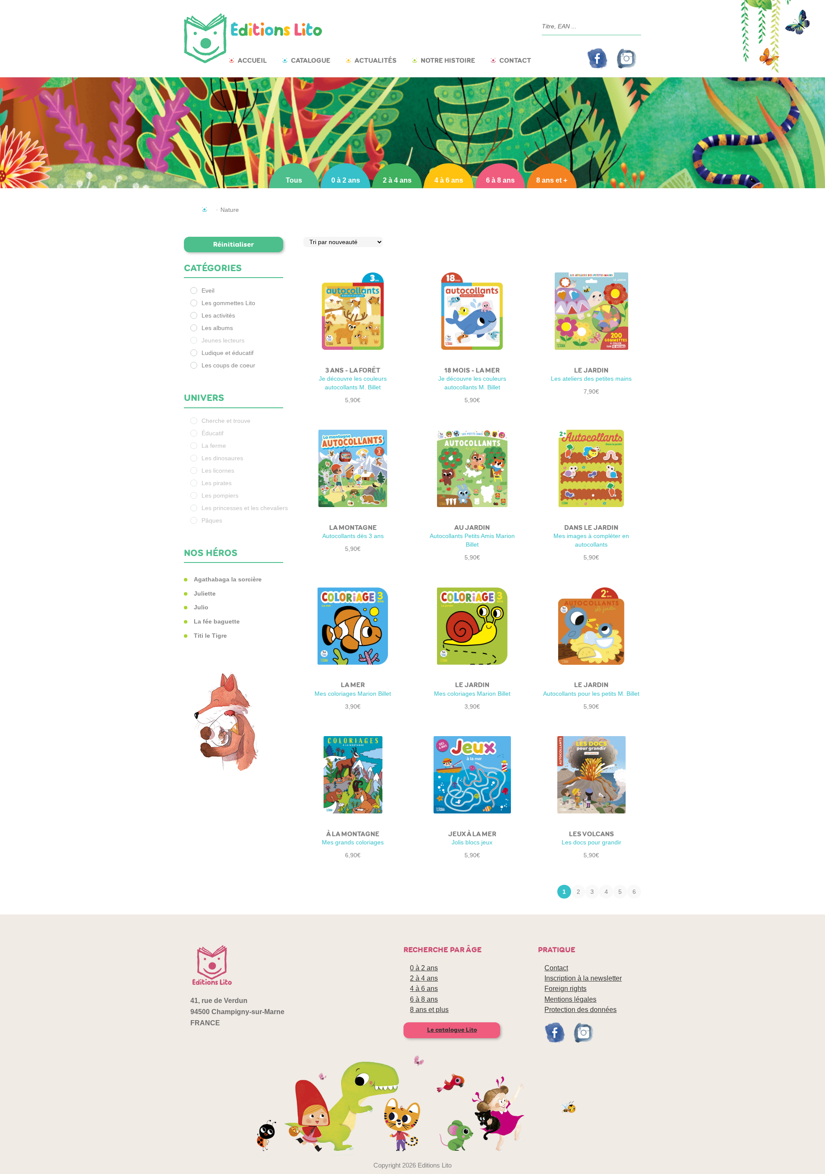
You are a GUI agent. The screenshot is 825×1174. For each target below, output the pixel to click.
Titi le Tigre (210, 635)
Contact (515, 60)
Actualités (375, 60)
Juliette (205, 593)
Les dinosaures (222, 458)
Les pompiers (220, 495)
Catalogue (310, 60)
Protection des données (580, 1009)
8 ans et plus (429, 1009)
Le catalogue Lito (452, 1030)
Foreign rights (565, 988)
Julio (201, 607)
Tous (294, 180)
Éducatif (212, 433)
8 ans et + (551, 180)
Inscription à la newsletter (583, 978)
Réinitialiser (233, 244)
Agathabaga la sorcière (228, 579)
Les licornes (218, 471)
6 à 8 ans (500, 180)
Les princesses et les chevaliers (245, 508)
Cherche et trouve (226, 421)
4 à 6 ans (448, 180)
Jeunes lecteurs (223, 340)
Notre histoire (448, 60)
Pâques (212, 520)
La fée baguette (217, 621)
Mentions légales (570, 999)
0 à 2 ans (345, 180)
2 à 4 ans (397, 180)
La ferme (214, 446)
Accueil (252, 60)
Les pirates (217, 483)
